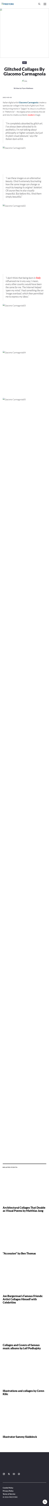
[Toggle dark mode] (45, 1502)
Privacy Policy (8, 1491)
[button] (39, 4)
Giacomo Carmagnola (28, 102)
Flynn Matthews (27, 88)
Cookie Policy (8, 1488)
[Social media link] (4, 1474)
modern (31, 115)
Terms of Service (9, 1494)
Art (24, 62)
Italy (38, 277)
